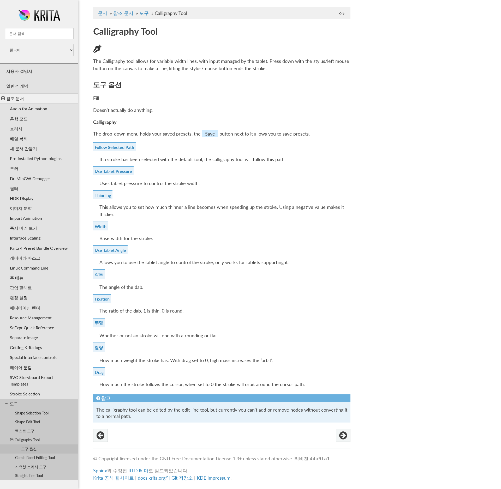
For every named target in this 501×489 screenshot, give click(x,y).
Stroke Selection (25, 393)
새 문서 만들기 (23, 148)
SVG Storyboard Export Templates (31, 380)
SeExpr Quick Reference (32, 327)
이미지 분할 (21, 208)
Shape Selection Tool (32, 413)
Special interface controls (33, 357)
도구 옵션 (29, 449)
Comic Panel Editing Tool (35, 457)
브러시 (16, 128)
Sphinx (100, 470)
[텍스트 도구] (100, 435)
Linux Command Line (29, 267)
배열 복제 (19, 138)
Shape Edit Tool (27, 422)
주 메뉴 (16, 277)
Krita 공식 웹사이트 (113, 478)
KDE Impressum (213, 478)
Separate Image (24, 337)
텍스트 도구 (24, 431)
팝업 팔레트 (21, 287)
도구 (14, 403)
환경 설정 (19, 297)
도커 (14, 168)
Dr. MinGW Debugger (30, 178)
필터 (14, 188)
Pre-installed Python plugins (36, 158)
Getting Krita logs (26, 347)
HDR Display (21, 198)
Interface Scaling (25, 237)
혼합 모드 (19, 118)
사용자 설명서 (19, 71)
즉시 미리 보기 (23, 227)
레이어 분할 (21, 367)
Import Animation (26, 218)
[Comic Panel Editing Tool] (343, 435)
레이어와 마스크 (25, 257)
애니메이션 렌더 (25, 307)
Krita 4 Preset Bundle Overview (39, 248)
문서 (102, 13)
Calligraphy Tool (27, 440)
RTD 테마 (138, 470)
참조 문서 (15, 98)
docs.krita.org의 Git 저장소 (165, 478)
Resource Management (31, 317)
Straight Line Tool (29, 475)
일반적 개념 (17, 85)
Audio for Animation (28, 108)
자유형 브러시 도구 (30, 466)
